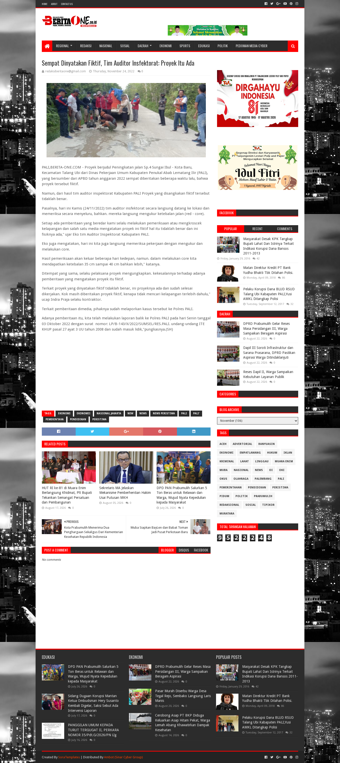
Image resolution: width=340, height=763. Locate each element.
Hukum (272, 452)
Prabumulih (263, 496)
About (54, 4)
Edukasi (204, 45)
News (143, 413)
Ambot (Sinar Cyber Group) (123, 757)
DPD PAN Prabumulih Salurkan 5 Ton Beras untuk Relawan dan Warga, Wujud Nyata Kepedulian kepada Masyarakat (182, 495)
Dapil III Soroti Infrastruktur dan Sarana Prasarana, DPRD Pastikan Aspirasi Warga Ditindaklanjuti (269, 352)
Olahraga (240, 478)
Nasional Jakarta (109, 413)
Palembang (263, 478)
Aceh (223, 444)
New (130, 413)
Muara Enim (284, 461)
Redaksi (85, 45)
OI (271, 470)
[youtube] (285, 3)
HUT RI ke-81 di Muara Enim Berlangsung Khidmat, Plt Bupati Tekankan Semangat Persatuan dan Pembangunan (67, 495)
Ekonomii (83, 413)
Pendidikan (78, 419)
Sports (184, 45)
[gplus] (278, 3)
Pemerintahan (231, 487)
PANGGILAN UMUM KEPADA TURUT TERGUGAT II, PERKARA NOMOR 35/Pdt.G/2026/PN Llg (93, 730)
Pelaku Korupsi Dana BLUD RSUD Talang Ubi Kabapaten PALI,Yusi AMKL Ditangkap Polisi (269, 294)
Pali (184, 413)
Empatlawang (250, 452)
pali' (196, 413)
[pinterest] (291, 3)
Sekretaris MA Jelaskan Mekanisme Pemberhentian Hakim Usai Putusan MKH (125, 493)
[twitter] (271, 3)
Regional (62, 45)
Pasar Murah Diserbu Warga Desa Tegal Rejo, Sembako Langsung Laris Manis (183, 696)
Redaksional (229, 505)
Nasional (105, 45)
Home (44, 4)
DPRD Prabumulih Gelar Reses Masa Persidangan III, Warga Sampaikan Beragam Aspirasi (266, 328)
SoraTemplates (69, 757)
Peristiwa (99, 419)
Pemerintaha (55, 419)
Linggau (262, 461)
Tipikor (268, 505)
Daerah (143, 45)
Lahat (244, 461)
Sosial (125, 45)
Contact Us (67, 4)
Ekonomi (165, 45)
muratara (227, 513)
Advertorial (242, 444)
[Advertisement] (126, 371)
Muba (223, 470)
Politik (223, 45)
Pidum (224, 496)
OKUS (223, 478)
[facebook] (266, 3)
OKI (281, 470)
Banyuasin (266, 444)
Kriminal (227, 461)
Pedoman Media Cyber (251, 45)
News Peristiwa (164, 413)
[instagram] (296, 3)
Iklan (287, 452)
